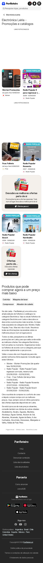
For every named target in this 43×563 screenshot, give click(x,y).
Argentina (19, 529)
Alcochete (15, 420)
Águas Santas (16, 414)
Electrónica (14, 316)
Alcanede (14, 417)
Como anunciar (21, 484)
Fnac (11, 327)
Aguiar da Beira (25, 417)
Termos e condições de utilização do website (21, 553)
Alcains (16, 412)
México (22, 532)
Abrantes (5, 417)
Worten (32, 325)
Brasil (26, 529)
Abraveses (24, 420)
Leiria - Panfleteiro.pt (16, 311)
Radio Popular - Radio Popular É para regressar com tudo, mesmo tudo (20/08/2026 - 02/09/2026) (22, 371)
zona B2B (21, 489)
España (14, 532)
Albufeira (30, 412)
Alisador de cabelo (25, 304)
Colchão (6, 299)
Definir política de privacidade (21, 548)
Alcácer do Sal (29, 414)
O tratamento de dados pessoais (22, 558)
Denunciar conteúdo (21, 458)
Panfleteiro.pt (28, 542)
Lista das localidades (21, 462)
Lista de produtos (21, 467)
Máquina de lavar (20, 299)
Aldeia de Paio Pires (15, 422)
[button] (34, 4)
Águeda (22, 412)
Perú (28, 532)
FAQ (21, 449)
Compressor (8, 304)
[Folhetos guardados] (30, 4)
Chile (31, 529)
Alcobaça (6, 414)
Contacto (21, 453)
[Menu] (39, 4)
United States (7, 535)
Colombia (6, 532)
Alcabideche (7, 412)
